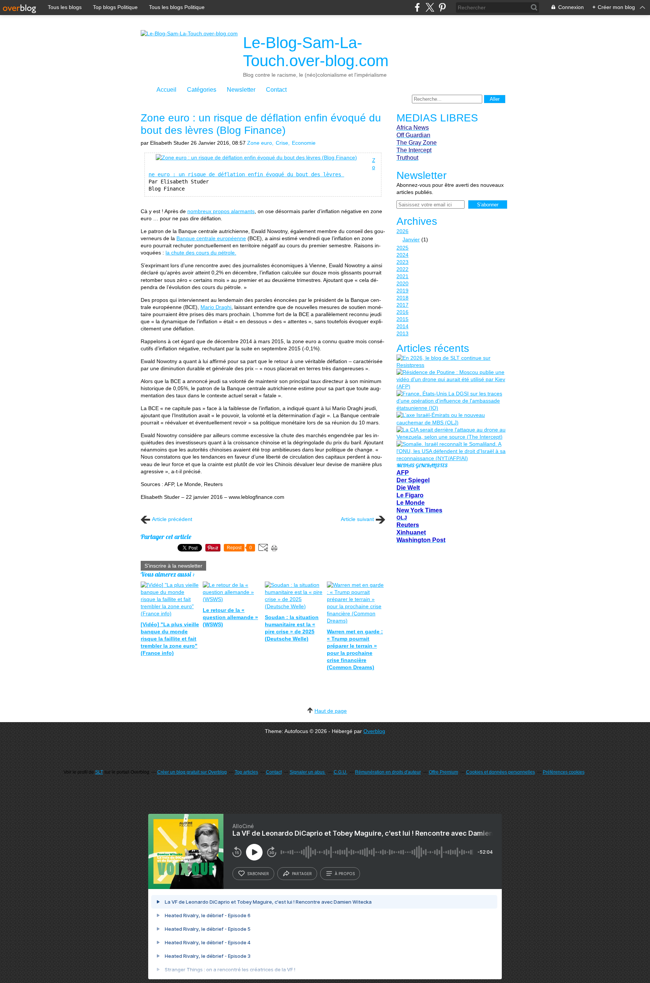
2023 (402, 262)
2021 (402, 276)
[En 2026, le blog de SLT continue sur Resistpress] (451, 361)
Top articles (246, 772)
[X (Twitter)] (429, 7)
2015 (402, 319)
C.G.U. (340, 772)
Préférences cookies (564, 772)
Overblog (374, 731)
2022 (402, 269)
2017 (402, 305)
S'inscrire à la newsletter (173, 566)
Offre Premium (443, 772)
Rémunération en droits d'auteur (388, 772)
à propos (345, 873)
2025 (402, 248)
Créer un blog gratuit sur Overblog (192, 772)
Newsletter (241, 89)
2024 (402, 255)
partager (302, 873)
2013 (402, 333)
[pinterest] (442, 7)
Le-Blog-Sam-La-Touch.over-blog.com (316, 52)
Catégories (201, 89)
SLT (99, 772)
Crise (282, 143)
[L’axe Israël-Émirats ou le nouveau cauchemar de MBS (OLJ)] (451, 419)
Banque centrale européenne (211, 238)
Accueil (166, 89)
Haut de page (330, 711)
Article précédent (172, 519)
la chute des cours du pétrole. (201, 253)
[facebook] (417, 7)
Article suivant (357, 519)
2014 (402, 326)
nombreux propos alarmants (221, 211)
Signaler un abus (308, 772)
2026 (402, 231)
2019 (402, 291)
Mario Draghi (215, 307)
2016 (402, 312)
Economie (304, 143)
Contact (276, 89)
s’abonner (258, 873)
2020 (402, 283)
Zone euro (259, 143)
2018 (402, 298)
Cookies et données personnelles (500, 772)
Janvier (411, 239)
